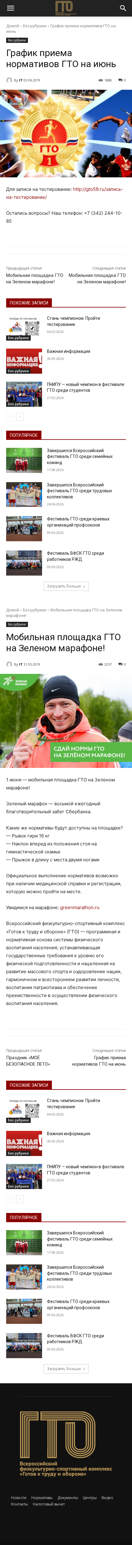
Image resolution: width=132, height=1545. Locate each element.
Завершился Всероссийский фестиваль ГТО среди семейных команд (80, 456)
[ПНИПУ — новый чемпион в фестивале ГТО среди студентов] (24, 394)
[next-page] (20, 417)
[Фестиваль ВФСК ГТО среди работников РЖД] (24, 563)
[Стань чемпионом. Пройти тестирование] (24, 328)
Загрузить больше (64, 586)
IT (21, 80)
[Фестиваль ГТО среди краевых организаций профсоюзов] (24, 528)
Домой (12, 25)
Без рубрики (34, 25)
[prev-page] (10, 417)
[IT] (10, 80)
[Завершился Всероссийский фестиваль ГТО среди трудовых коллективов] (24, 494)
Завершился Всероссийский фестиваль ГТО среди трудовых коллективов (79, 490)
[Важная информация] (24, 361)
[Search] (123, 8)
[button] (10, 8)
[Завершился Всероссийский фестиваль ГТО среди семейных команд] (24, 460)
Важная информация (68, 351)
